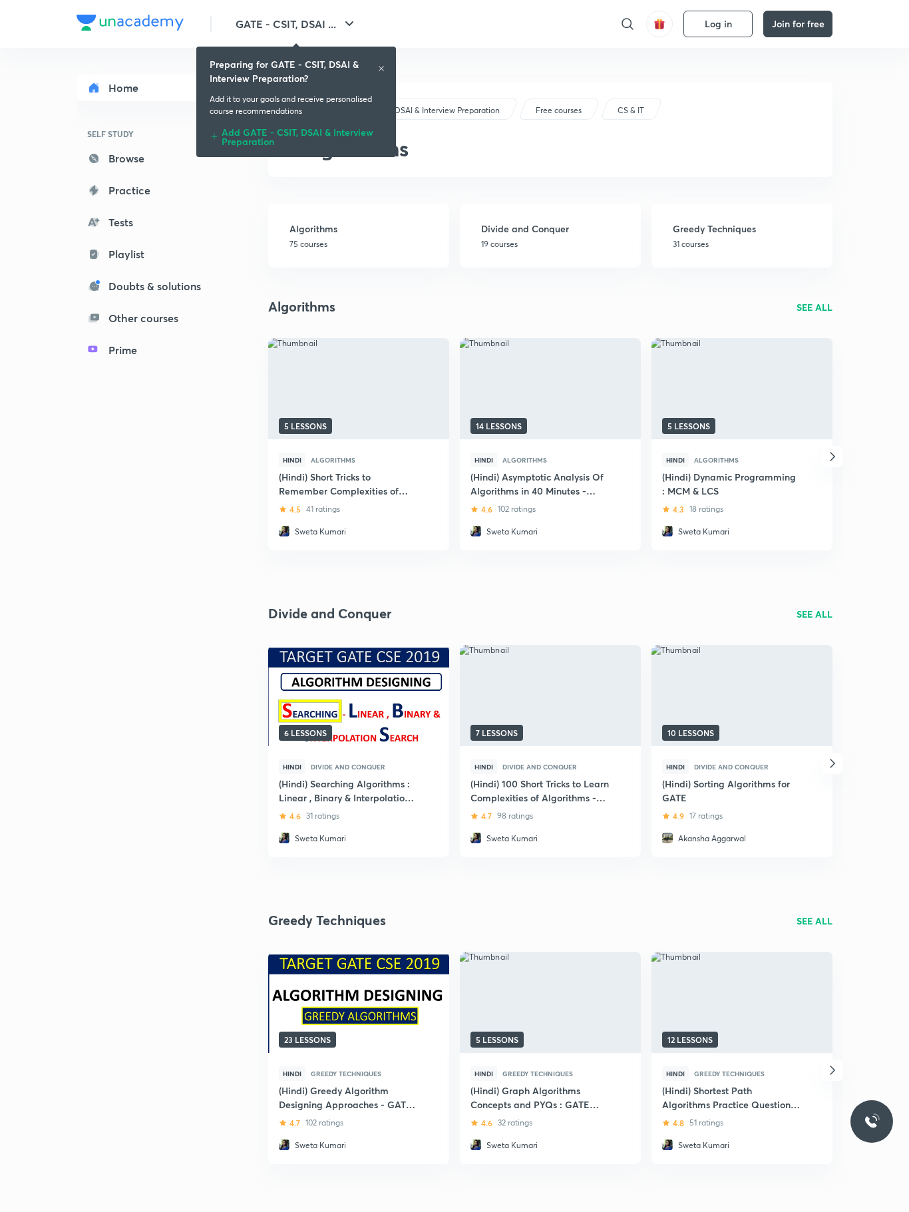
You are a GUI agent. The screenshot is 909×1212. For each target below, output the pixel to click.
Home (123, 88)
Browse (126, 158)
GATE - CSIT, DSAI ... (286, 24)
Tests (120, 222)
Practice (129, 190)
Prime (122, 350)
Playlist (126, 254)
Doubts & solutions (154, 286)
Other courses (143, 318)
